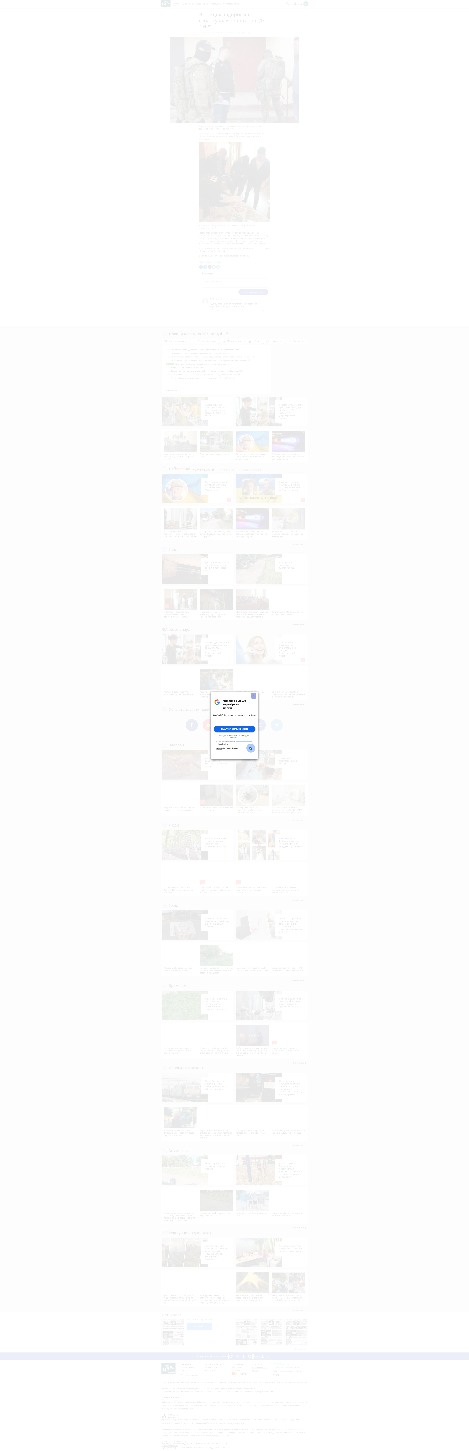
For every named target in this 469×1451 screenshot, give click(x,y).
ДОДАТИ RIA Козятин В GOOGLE (234, 729)
